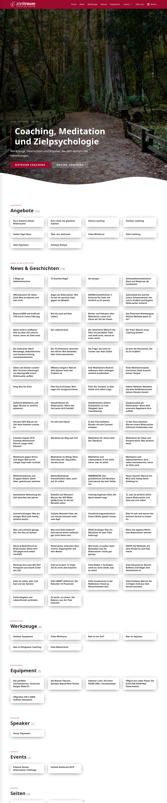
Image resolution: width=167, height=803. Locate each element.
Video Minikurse (96, 234)
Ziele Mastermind (59, 647)
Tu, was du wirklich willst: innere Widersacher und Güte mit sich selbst (138, 497)
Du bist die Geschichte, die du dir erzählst (139, 350)
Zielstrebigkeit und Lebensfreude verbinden (25, 598)
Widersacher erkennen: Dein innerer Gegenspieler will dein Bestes (65, 549)
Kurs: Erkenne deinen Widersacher (23, 222)
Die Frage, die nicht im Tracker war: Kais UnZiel (100, 350)
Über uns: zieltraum (60, 234)
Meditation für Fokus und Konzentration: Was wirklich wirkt (140, 441)
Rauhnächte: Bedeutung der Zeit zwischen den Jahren (27, 496)
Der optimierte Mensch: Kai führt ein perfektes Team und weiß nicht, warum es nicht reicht (101, 333)
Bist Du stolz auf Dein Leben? (61, 315)
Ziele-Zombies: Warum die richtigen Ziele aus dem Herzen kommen (139, 584)
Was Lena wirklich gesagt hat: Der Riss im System (26, 531)
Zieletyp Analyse (59, 245)
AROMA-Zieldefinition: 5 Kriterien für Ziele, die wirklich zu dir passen (100, 297)
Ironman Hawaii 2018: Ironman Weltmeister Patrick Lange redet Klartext (24, 442)
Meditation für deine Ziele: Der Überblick (101, 439)
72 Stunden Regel (59, 278)
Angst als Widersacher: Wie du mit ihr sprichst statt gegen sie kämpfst (64, 297)
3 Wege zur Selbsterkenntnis (21, 280)
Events (126, 4)
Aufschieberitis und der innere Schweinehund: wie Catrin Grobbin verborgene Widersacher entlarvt (139, 298)
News (82, 4)
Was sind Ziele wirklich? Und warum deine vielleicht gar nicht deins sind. (64, 532)
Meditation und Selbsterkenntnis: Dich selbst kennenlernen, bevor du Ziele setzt (139, 461)
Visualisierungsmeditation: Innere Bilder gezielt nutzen (102, 515)
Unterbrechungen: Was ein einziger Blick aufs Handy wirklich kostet (26, 516)
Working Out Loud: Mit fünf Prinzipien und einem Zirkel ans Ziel (27, 568)
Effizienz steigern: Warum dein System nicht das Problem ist (63, 370)
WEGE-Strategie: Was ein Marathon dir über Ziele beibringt (100, 532)
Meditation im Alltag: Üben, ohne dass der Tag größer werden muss (64, 460)
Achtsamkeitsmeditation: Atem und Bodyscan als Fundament (138, 281)
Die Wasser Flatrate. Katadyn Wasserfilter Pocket (65, 682)
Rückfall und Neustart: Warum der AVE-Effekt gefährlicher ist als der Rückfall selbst (62, 498)
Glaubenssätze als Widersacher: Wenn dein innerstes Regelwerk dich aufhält (138, 407)
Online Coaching (70, 164)
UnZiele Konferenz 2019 (62, 767)
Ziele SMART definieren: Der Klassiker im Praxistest (64, 582)
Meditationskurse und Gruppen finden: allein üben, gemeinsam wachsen (26, 479)
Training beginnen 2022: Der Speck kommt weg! (102, 496)
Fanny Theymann (21, 733)
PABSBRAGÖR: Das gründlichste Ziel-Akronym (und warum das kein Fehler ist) (102, 480)
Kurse (73, 4)
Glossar (103, 4)
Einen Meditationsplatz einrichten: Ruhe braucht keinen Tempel (138, 370)
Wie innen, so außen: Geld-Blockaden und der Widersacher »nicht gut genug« (101, 550)
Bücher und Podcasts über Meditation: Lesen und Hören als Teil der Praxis (101, 316)
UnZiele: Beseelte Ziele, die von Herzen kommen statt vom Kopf (64, 516)
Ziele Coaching (133, 234)
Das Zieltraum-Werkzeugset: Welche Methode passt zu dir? (140, 316)
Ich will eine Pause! (60, 421)
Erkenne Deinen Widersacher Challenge (24, 768)
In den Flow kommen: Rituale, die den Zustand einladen (100, 424)
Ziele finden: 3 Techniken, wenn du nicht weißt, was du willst (101, 568)
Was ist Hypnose (134, 636)
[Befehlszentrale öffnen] (83, 800)
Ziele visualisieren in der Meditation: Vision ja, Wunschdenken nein (100, 584)
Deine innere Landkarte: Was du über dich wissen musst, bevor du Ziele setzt (26, 332)
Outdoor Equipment (23, 636)
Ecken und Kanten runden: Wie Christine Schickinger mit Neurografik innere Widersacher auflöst (26, 371)
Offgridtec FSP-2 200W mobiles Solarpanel (24, 698)
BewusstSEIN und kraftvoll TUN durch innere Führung (26, 315)
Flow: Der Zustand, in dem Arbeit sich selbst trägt (101, 388)
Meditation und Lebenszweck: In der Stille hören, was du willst (101, 460)
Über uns (140, 4)
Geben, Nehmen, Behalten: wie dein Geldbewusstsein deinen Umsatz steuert (139, 389)
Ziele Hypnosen (21, 245)
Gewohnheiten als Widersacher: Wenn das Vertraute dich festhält (62, 406)
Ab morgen (93, 278)
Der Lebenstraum (59, 329)
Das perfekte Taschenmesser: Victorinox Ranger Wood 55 (26, 683)
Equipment (115, 4)
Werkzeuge (92, 4)
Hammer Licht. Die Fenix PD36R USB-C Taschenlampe (102, 682)
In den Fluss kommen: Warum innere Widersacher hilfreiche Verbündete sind (139, 424)
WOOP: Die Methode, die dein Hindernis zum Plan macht (138, 549)
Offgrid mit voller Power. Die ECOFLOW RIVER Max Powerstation (140, 683)
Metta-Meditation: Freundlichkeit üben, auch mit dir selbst (64, 479)
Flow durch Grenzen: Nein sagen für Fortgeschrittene (64, 388)
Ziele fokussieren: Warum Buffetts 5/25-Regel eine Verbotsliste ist (138, 568)
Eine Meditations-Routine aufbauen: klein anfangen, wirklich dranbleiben (101, 370)
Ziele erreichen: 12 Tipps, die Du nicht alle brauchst (64, 566)
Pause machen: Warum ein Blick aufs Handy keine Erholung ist (139, 479)
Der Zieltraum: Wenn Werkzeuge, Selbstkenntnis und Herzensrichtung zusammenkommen (26, 352)
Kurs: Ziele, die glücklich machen (63, 222)
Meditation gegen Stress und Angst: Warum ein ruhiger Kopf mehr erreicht (26, 460)
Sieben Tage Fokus (22, 234)
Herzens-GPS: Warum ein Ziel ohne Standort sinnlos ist (26, 424)
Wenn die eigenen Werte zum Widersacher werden (138, 531)
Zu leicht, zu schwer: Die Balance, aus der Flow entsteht (63, 600)
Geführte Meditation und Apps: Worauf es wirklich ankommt (25, 406)
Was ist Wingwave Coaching (27, 647)
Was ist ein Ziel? (96, 636)
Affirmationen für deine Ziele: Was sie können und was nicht (26, 297)
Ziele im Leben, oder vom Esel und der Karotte (25, 582)
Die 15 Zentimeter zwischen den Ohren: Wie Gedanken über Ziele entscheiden (64, 351)
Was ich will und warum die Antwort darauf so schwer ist (139, 516)
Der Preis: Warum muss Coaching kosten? (137, 331)
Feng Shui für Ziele (22, 386)
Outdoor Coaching (30, 164)
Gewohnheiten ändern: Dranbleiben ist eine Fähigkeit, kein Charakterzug (99, 407)
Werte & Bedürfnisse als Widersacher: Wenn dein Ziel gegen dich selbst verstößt (25, 550)
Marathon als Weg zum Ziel (64, 438)
